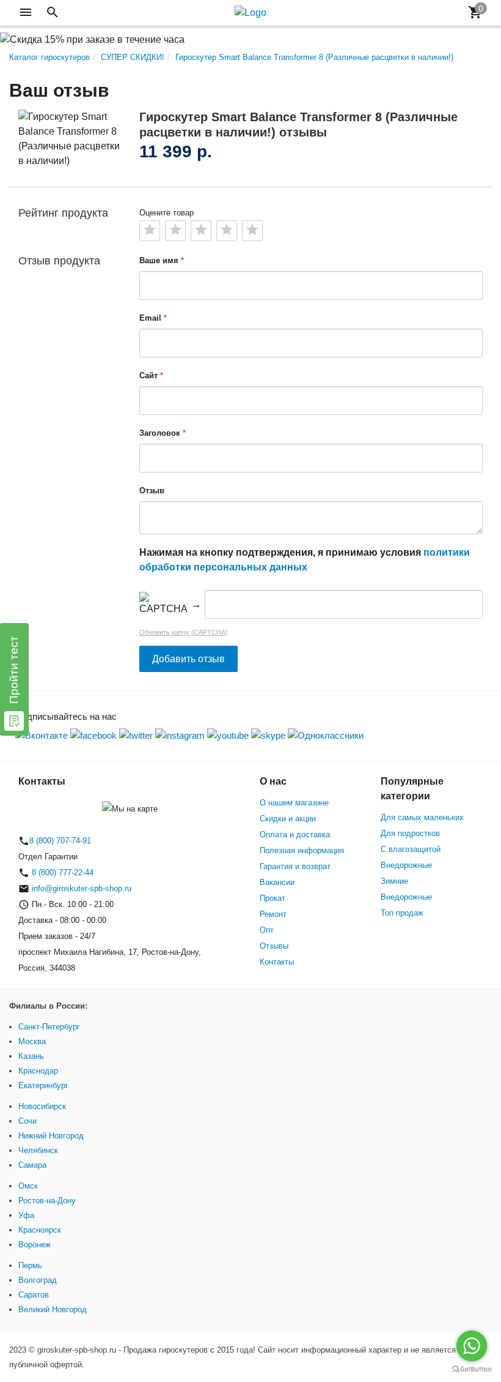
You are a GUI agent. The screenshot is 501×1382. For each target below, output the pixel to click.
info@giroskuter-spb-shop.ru (81, 888)
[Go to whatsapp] (471, 1346)
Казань (31, 1056)
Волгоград (37, 1280)
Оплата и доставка (295, 834)
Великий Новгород (52, 1309)
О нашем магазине (294, 802)
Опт (267, 930)
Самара (32, 1165)
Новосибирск (42, 1106)
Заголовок (159, 433)
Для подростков (410, 833)
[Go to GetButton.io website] (471, 1369)
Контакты (277, 961)
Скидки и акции (288, 818)
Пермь (30, 1265)
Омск (28, 1185)
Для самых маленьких (422, 817)
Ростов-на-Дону (47, 1200)
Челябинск (38, 1150)
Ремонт (273, 914)
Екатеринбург (43, 1085)
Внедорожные (406, 865)
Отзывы (274, 946)
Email (150, 318)
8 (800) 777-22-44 (61, 872)
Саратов (33, 1294)
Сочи (27, 1121)
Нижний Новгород (51, 1135)
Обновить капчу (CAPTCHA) (183, 632)
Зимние (394, 881)
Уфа (26, 1215)
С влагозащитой (411, 849)
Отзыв (151, 490)
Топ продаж (402, 912)
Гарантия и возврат (295, 866)
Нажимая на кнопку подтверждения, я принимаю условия (304, 559)
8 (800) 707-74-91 (60, 840)
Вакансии (277, 882)
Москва (32, 1041)
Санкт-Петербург (49, 1026)
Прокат (272, 898)
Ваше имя (158, 260)
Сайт (148, 375)
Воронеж (34, 1244)
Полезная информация (302, 850)
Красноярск (39, 1229)
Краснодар (38, 1070)
